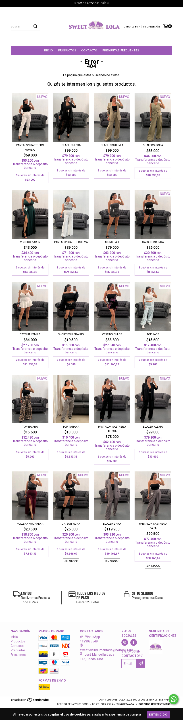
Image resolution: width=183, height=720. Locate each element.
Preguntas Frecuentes (120, 50)
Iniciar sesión (151, 26)
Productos (67, 50)
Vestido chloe (112, 334)
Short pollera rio (71, 334)
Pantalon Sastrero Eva (71, 242)
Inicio (48, 50)
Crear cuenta (132, 26)
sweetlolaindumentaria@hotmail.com (106, 650)
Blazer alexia (153, 426)
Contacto (89, 50)
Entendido (158, 714)
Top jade (153, 334)
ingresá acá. (127, 704)
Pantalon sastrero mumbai (30, 147)
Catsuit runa (71, 523)
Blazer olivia (71, 145)
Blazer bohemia (112, 145)
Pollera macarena (30, 523)
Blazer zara (112, 523)
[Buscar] (35, 26)
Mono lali (112, 242)
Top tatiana (71, 426)
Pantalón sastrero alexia (112, 429)
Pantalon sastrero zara (153, 526)
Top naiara (30, 426)
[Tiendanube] (30, 701)
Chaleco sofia (153, 145)
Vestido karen (30, 242)
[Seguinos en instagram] (124, 642)
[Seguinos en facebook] (133, 642)
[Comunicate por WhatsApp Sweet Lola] (174, 699)
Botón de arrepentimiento (155, 704)
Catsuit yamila (30, 334)
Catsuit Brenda (153, 242)
